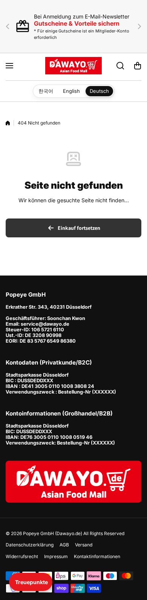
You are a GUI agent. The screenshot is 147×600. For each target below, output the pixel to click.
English (71, 91)
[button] (10, 26)
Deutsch (99, 91)
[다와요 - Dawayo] (73, 65)
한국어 (45, 91)
